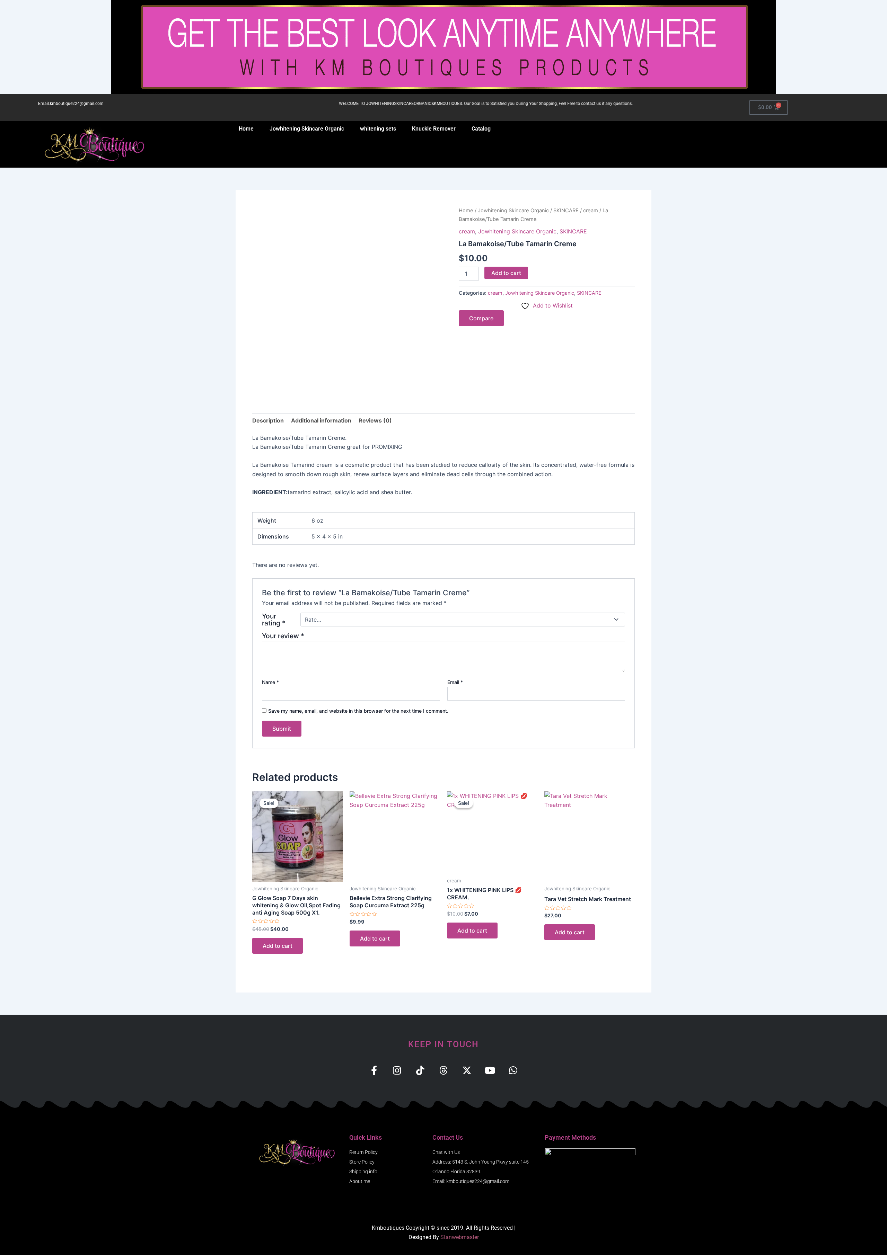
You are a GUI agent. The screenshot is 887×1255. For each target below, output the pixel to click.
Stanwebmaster (459, 1237)
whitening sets (378, 128)
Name (270, 682)
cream (590, 210)
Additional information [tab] (321, 420)
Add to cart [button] (277, 945)
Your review (283, 636)
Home (246, 128)
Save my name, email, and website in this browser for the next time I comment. (358, 711)
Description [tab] (268, 420)
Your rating (274, 619)
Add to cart (506, 272)
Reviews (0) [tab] (375, 420)
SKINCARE (566, 210)
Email (455, 682)
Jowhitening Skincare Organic (307, 128)
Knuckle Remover (434, 128)
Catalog (481, 128)
